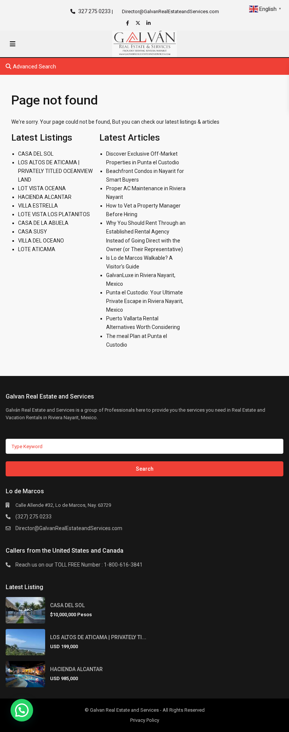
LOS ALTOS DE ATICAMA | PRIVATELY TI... (98, 637)
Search (145, 469)
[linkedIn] (149, 23)
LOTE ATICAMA (36, 249)
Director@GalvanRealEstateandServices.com (68, 528)
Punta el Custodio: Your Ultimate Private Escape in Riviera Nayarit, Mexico (144, 301)
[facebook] (128, 23)
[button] (22, 710)
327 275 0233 (94, 11)
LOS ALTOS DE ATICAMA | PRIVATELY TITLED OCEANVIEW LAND (55, 171)
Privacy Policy (144, 720)
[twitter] (139, 23)
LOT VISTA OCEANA (42, 188)
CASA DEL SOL (35, 154)
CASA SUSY (32, 232)
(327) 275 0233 (33, 517)
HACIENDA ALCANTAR (44, 197)
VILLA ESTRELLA (38, 206)
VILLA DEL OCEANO (41, 241)
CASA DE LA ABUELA (43, 223)
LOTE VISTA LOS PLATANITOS (54, 214)
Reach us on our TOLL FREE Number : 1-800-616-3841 (79, 565)
